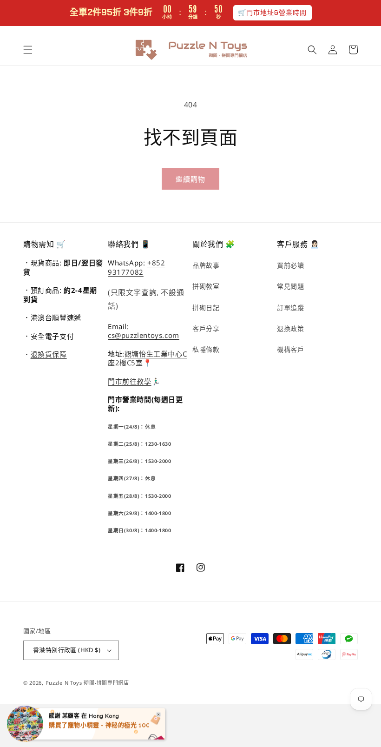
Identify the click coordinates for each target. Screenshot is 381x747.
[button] (28, 50)
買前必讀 (290, 265)
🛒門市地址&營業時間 (272, 12)
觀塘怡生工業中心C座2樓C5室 (147, 358)
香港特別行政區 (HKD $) (66, 650)
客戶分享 (205, 328)
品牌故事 (205, 265)
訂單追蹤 (290, 307)
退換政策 (290, 328)
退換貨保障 (49, 354)
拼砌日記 (205, 307)
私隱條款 (205, 349)
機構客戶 (290, 349)
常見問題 (290, 286)
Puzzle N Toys (64, 682)
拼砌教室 (205, 286)
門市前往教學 (129, 381)
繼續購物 (190, 179)
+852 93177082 (136, 267)
